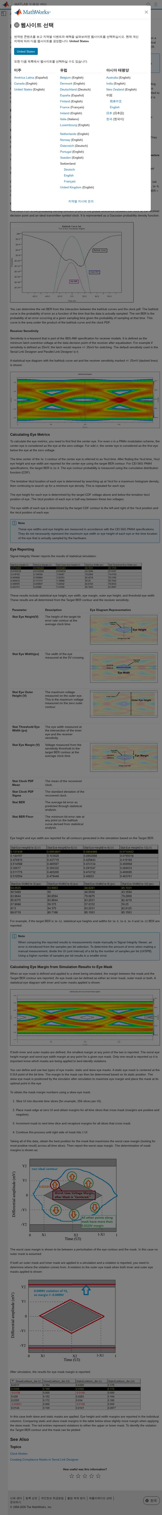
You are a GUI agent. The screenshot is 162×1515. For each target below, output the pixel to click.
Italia (63, 119)
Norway (65, 140)
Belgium (65, 77)
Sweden (65, 157)
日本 (109, 113)
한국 (109, 119)
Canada (19, 83)
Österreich (67, 145)
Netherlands (68, 134)
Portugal (65, 151)
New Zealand (115, 89)
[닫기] (146, 12)
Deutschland (68, 89)
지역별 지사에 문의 (81, 201)
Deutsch (69, 169)
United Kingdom (70, 187)
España (65, 95)
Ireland (64, 113)
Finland (65, 101)
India (109, 83)
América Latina (24, 77)
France (65, 107)
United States (23, 89)
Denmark (66, 83)
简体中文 (116, 101)
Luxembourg (68, 125)
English (69, 175)
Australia (112, 77)
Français (70, 181)
